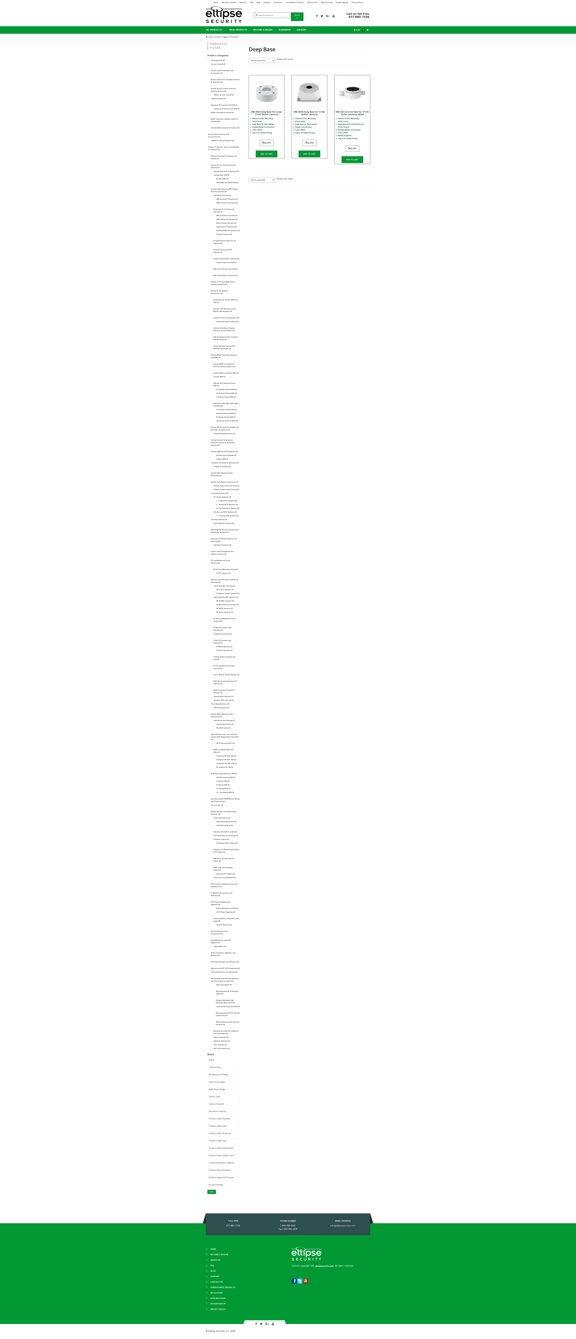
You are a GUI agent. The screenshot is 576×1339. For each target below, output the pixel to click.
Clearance (284, 29)
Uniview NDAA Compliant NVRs (226, 373)
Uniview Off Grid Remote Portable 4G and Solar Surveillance (225, 428)
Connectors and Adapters (225, 878)
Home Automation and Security (224, 972)
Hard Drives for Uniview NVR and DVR (225, 301)
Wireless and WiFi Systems (225, 512)
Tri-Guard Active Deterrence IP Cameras (224, 242)
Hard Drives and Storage (224, 720)
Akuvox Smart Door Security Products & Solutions (225, 81)
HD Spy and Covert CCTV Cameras (222, 629)
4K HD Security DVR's (225, 743)
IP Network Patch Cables (227, 843)
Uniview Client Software (226, 455)
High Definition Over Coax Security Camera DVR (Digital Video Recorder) (225, 736)
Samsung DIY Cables (225, 874)
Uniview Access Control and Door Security (223, 166)
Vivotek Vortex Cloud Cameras (226, 486)
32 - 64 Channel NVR (225, 792)
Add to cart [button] (266, 154)
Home (215, 2)
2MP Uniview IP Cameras (227, 199)
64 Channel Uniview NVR (226, 410)
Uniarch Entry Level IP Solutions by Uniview (224, 157)
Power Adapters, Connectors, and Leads (226, 920)
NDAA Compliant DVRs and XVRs (223, 751)
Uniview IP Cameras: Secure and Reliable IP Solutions (223, 148)
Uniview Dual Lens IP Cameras (226, 171)
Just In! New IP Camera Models (226, 675)
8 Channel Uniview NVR (226, 413)
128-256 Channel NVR (225, 777)
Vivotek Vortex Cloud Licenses (226, 489)
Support (266, 2)
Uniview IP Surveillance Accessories (219, 292)
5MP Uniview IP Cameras (227, 219)
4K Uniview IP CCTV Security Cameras (223, 210)
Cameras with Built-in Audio (225, 832)
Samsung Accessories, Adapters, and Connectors (226, 1032)
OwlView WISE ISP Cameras (228, 231)
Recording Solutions (220, 704)
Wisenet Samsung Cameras (228, 1006)
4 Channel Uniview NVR (226, 397)
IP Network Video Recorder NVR (224, 774)
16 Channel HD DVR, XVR (226, 763)
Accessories (217, 805)
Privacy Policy (357, 2)
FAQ (251, 2)
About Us (243, 2)
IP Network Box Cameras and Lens (224, 658)
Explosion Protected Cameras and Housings (224, 540)
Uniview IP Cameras (222, 195)
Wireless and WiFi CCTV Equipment (225, 968)
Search (297, 16)
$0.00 (359, 30)
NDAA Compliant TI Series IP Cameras (224, 691)
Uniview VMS (222, 459)
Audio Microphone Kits (226, 822)
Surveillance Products (295, 2)
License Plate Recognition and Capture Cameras (222, 552)
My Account (312, 2)
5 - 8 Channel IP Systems (227, 504)
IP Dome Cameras (224, 650)
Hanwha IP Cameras (222, 545)
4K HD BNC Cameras (225, 601)
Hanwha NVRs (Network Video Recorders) (222, 715)
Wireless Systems (222, 1041)
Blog (258, 2)
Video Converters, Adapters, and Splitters (223, 954)
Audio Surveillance (222, 818)
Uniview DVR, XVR (221, 175)
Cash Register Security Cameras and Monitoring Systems (224, 531)
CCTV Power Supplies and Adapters (220, 903)
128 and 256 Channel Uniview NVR (224, 384)
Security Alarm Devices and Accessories (218, 135)
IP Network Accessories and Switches (221, 894)
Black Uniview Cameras (226, 223)
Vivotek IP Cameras (222, 467)
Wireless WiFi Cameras (224, 700)
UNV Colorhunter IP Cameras (225, 275)
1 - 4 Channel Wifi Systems (227, 516)
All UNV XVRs (222, 179)
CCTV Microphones (224, 825)
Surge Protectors (224, 925)
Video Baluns (220, 946)
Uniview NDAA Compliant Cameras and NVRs (224, 356)
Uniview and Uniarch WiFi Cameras (222, 251)
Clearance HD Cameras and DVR (224, 105)
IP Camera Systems (222, 497)
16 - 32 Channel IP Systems (228, 508)
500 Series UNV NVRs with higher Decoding (225, 404)
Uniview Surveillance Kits (224, 434)
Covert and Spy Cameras (224, 586)
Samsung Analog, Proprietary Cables (227, 992)
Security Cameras (219, 519)
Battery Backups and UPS (227, 908)
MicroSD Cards (223, 728)
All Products (214, 29)
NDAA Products (238, 29)
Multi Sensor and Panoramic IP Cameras (225, 682)
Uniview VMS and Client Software (224, 452)
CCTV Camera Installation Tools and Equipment (224, 885)
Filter (211, 1192)
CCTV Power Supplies (225, 912)
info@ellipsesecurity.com (343, 1225)
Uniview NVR (219, 377)
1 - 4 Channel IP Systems (226, 501)
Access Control (218, 64)
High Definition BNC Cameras (226, 597)
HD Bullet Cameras (224, 608)
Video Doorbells (221, 1037)
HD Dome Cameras (224, 612)
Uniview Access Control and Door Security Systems (223, 90)
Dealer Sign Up (342, 2)
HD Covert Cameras (225, 590)
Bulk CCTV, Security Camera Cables (223, 860)
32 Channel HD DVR (224, 767)
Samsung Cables (224, 985)
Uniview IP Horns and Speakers (226, 318)
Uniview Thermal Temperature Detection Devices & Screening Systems (222, 442)
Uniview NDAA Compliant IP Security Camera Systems (224, 365)
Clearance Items (218, 99)
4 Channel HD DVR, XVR (226, 756)
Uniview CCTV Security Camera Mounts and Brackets (224, 310)
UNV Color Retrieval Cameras (225, 269)
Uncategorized (218, 60)
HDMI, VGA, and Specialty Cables (222, 869)
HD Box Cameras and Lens (227, 605)
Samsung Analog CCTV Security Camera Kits (228, 1014)
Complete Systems (219, 493)
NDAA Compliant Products (222, 113)
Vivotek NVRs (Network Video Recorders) (222, 474)
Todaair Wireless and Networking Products (223, 813)
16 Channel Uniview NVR (226, 389)
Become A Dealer (229, 2)
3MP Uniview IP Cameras (227, 203)
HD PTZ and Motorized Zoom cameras (224, 620)
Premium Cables (221, 839)
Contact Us (278, 2)
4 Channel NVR (223, 781)
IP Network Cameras (223, 634)
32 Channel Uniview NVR (226, 393)
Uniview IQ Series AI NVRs (227, 421)
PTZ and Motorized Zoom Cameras (220, 561)
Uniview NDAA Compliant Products (225, 128)
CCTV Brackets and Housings (226, 836)
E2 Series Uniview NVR (226, 417)
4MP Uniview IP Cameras (226, 216)
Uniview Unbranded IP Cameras (226, 259)
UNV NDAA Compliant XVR (227, 183)
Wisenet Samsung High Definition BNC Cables (225, 1001)
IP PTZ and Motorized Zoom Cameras (224, 667)
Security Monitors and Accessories (219, 932)
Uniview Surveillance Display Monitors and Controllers (224, 329)
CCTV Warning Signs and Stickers (225, 962)
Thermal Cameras (224, 234)
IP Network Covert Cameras (228, 593)
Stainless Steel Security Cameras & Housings (224, 581)
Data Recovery (327, 2)
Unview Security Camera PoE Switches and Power (224, 347)
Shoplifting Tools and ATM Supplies (221, 941)
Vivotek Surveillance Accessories (224, 482)
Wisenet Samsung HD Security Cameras (227, 1023)
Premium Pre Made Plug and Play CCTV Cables (226, 851)
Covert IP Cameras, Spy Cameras (222, 641)
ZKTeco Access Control (224, 95)
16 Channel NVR (223, 789)
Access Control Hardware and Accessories (222, 72)
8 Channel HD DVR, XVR (226, 760)
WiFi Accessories (222, 1048)
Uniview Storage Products (227, 322)
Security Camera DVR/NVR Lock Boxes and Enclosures (225, 800)
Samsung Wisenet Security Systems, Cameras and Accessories (225, 979)
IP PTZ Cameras (223, 573)
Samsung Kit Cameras (223, 696)
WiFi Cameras (220, 1045)
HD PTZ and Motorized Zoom (225, 569)
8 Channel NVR (223, 785)
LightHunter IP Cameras (226, 227)
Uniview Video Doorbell (226, 262)
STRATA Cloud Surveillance (222, 141)
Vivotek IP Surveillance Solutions (225, 463)
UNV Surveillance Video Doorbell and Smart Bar (225, 338)
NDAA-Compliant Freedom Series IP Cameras (224, 120)
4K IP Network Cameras (224, 523)
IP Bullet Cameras (224, 647)
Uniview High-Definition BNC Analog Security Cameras (224, 190)
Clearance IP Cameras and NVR (227, 109)
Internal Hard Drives (225, 724)
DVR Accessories (221, 708)
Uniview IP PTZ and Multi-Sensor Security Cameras (223, 283)
